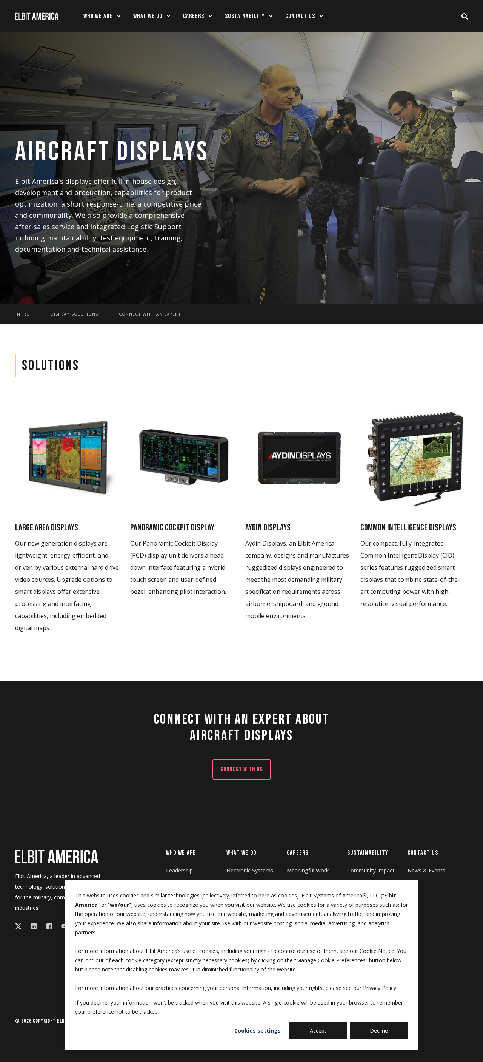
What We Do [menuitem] (241, 853)
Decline (379, 1030)
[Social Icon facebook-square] (49, 926)
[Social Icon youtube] (62, 926)
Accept (318, 1030)
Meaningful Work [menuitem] (308, 870)
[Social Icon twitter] (20, 926)
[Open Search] (464, 16)
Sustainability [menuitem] (367, 853)
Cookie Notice (377, 950)
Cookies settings (257, 1030)
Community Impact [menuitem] (371, 870)
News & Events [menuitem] (426, 870)
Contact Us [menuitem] (423, 853)
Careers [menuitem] (298, 853)
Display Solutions (74, 314)
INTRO (22, 314)
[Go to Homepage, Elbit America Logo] (56, 856)
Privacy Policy (379, 987)
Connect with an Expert (150, 314)
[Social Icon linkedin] (34, 926)
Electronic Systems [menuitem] (249, 870)
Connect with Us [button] (241, 769)
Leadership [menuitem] (179, 870)
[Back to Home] (36, 16)
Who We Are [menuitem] (181, 853)
